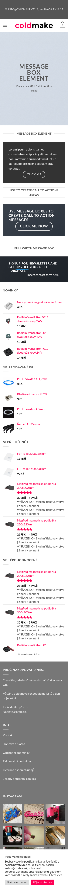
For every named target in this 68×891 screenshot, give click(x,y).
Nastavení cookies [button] (17, 882)
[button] (5, 25)
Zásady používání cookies (19, 778)
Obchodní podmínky (16, 752)
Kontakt (8, 735)
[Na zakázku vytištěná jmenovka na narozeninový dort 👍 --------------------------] (34, 814)
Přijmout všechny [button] (42, 882)
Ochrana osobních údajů (19, 770)
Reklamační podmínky (17, 761)
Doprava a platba (14, 744)
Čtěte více (55, 875)
